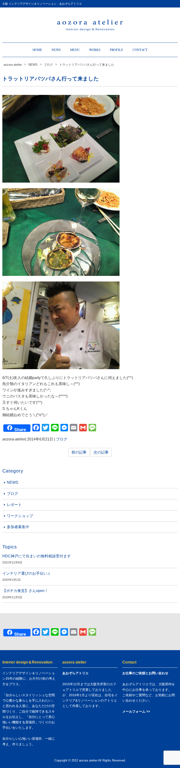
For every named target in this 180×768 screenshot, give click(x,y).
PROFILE (116, 49)
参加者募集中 (18, 527)
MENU (75, 49)
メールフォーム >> (136, 711)
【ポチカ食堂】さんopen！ (25, 591)
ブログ (61, 439)
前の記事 (78, 452)
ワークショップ (20, 516)
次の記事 (101, 452)
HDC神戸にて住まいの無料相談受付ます (36, 556)
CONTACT (140, 49)
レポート (14, 505)
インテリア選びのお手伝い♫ (26, 573)
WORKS (95, 49)
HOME (37, 49)
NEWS (56, 49)
